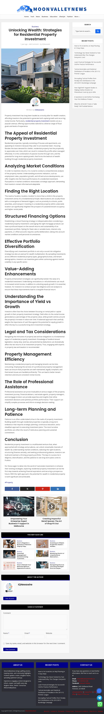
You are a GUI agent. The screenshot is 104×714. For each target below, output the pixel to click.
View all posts (9, 598)
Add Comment (34, 44)
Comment (7, 613)
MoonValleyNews (30, 711)
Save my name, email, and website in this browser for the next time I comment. (35, 643)
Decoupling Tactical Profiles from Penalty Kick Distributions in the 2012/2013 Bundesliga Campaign (85, 80)
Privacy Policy (70, 711)
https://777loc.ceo (83, 694)
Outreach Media (84, 683)
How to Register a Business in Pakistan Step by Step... (24, 544)
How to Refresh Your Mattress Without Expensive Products (24, 566)
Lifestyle (62, 17)
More (76, 17)
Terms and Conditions (81, 711)
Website (49, 633)
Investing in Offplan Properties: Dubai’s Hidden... (57, 544)
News (38, 17)
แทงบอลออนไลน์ (77, 692)
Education (53, 17)
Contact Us (53, 711)
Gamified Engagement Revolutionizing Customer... (22, 556)
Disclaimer (61, 711)
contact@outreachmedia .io (85, 679)
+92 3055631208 (82, 681)
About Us (46, 711)
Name (6, 633)
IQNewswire (46, 44)
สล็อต (95, 692)
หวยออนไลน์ (88, 692)
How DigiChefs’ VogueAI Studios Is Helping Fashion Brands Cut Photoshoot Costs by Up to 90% (85, 90)
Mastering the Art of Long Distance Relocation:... (57, 555)
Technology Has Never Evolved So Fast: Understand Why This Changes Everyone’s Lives (87, 55)
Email (27, 633)
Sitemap (100, 711)
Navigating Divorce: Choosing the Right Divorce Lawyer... (57, 566)
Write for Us (93, 711)
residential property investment (37, 121)
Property (9, 482)
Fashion (70, 17)
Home (26, 17)
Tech (32, 17)
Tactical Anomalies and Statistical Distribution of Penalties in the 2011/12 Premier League (87, 71)
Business (45, 17)
